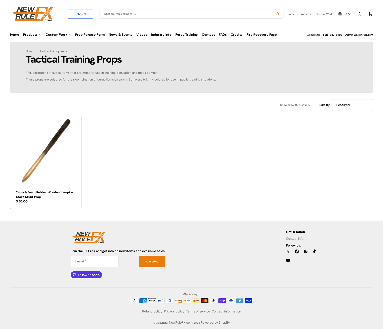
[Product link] (45, 162)
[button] (359, 14)
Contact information (226, 311)
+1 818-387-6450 (331, 34)
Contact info (294, 239)
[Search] (278, 14)
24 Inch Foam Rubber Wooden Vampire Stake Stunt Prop (44, 194)
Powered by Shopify (215, 322)
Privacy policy (174, 311)
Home (29, 51)
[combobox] (191, 14)
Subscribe (151, 261)
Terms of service (198, 311)
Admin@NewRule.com (359, 34)
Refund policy (152, 311)
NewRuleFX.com (180, 322)
